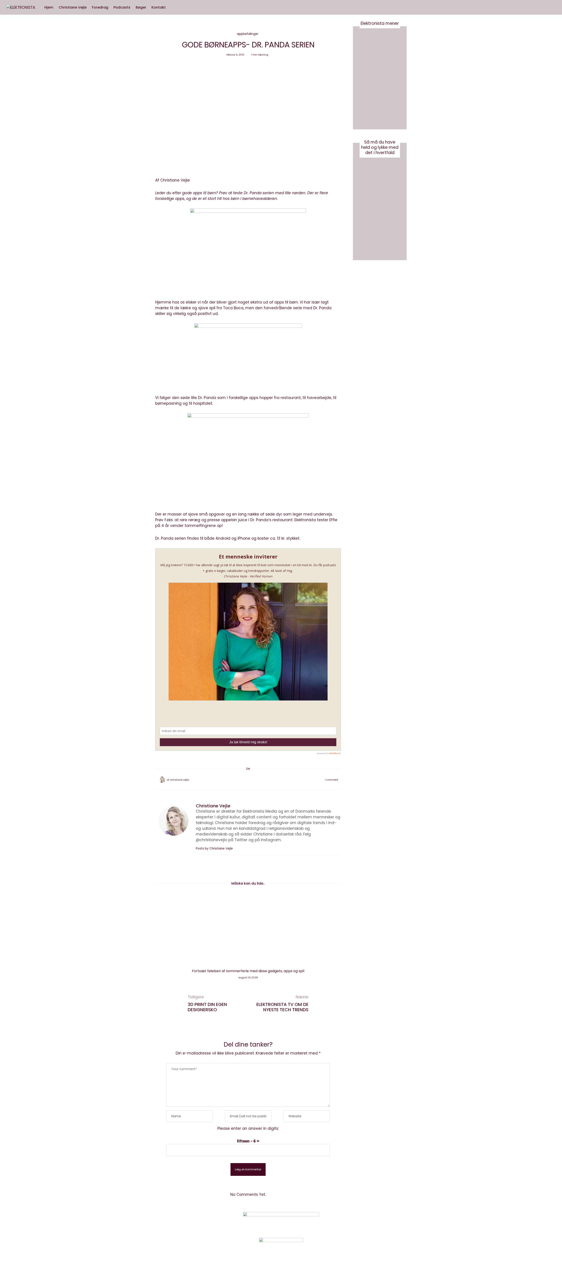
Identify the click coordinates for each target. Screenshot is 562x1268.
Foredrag (100, 7)
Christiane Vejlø (73, 7)
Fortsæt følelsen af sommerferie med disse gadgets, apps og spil (248, 970)
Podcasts (121, 7)
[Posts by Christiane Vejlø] (162, 779)
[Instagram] (363, 1221)
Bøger (141, 7)
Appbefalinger (247, 34)
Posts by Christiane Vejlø (215, 848)
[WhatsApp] (253, 780)
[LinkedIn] (259, 780)
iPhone (244, 538)
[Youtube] (374, 1221)
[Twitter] (242, 780)
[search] (172, 7)
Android (223, 538)
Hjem (48, 7)
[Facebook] (236, 780)
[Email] (248, 780)
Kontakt (158, 7)
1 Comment (331, 779)
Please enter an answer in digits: (248, 1128)
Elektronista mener (380, 23)
